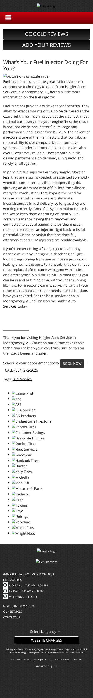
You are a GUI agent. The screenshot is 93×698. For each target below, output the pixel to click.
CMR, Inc (42, 652)
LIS (55, 666)
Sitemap (78, 659)
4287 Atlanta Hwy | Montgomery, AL (29, 574)
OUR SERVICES (12, 611)
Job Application (41, 659)
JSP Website (56, 652)
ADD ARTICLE (42, 666)
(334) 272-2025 (26, 370)
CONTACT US (11, 617)
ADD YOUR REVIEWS (46, 44)
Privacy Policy (62, 659)
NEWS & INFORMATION (18, 606)
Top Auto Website (74, 652)
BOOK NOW (72, 363)
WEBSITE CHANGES (46, 640)
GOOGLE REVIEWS (46, 33)
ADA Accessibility (20, 659)
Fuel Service (22, 379)
